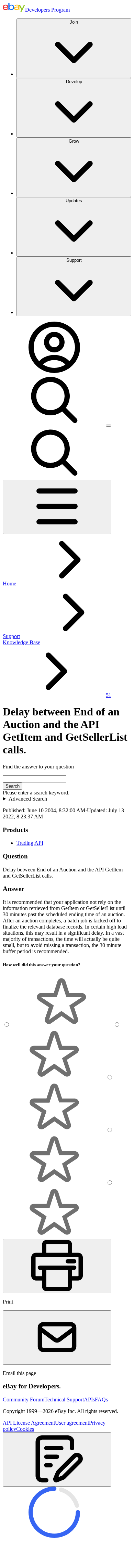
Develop (74, 81)
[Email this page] (57, 1337)
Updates (74, 200)
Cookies (25, 1429)
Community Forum (23, 1399)
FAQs (101, 1399)
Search (12, 786)
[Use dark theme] (108, 426)
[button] (57, 1459)
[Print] (57, 1266)
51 (108, 695)
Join (74, 22)
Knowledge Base (21, 642)
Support (74, 260)
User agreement (72, 1423)
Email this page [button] (19, 1373)
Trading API (29, 843)
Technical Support (64, 1399)
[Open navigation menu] (57, 507)
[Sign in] (54, 371)
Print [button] (8, 1302)
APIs (89, 1399)
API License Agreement (29, 1423)
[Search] (54, 424)
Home (9, 583)
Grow (74, 141)
